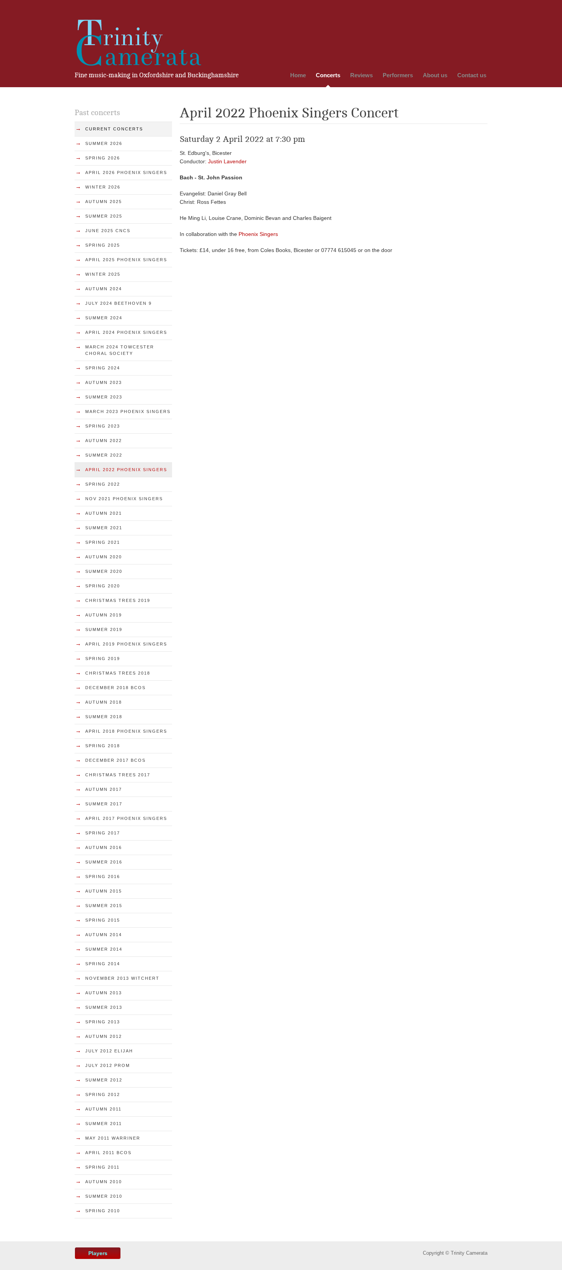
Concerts (328, 75)
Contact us (471, 75)
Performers (398, 75)
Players (97, 1253)
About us (435, 75)
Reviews (361, 75)
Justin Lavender (227, 161)
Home (298, 75)
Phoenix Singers (258, 234)
